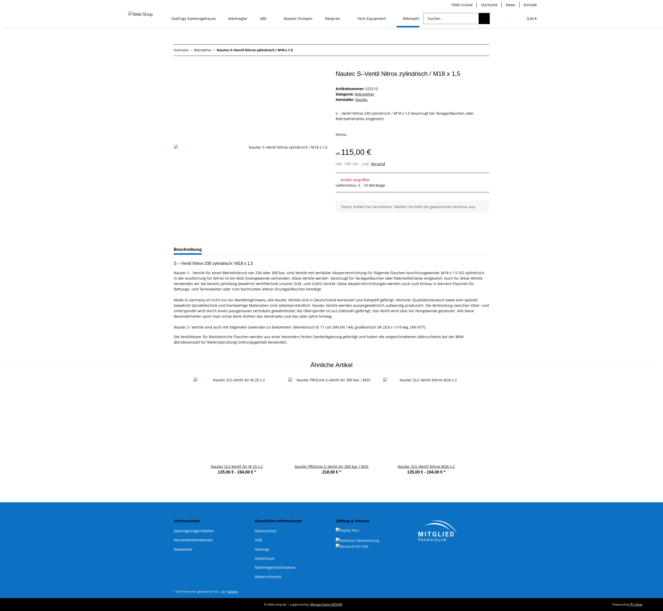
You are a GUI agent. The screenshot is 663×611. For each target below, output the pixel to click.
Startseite (489, 4)
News (510, 4)
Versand (378, 163)
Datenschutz (266, 530)
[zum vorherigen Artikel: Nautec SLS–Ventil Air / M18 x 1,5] (472, 50)
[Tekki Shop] (140, 15)
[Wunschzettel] (510, 18)
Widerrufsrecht (268, 576)
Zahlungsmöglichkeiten (194, 530)
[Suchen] (484, 18)
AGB (258, 539)
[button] (499, 18)
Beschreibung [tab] (188, 249)
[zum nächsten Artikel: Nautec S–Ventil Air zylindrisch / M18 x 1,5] (483, 50)
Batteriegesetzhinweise (275, 567)
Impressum (265, 558)
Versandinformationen (193, 539)
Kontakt (530, 4)
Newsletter (183, 549)
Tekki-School (462, 4)
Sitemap (262, 549)
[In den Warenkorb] (178, 67)
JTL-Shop (636, 604)
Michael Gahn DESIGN (326, 604)
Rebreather (364, 94)
